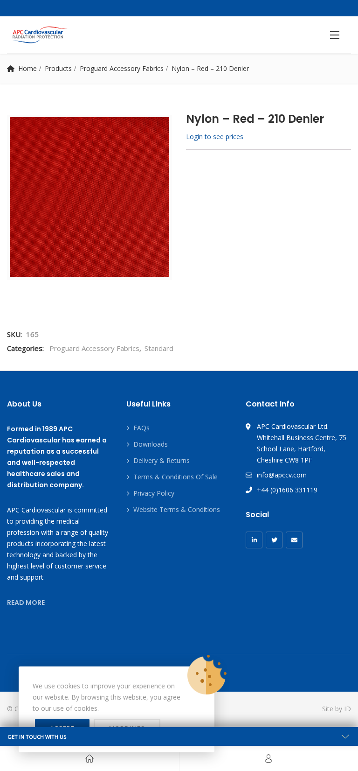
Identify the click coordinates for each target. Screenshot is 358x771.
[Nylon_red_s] (89, 197)
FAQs (141, 427)
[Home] (89, 758)
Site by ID (336, 708)
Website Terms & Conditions (176, 509)
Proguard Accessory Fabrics (122, 68)
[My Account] (268, 758)
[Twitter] (274, 540)
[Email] (294, 540)
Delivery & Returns (161, 460)
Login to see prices (214, 136)
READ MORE (26, 602)
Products (58, 68)
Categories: (25, 348)
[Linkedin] (254, 540)
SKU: (14, 334)
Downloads (150, 444)
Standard (159, 348)
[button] (334, 35)
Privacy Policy (153, 493)
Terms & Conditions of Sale (175, 476)
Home (27, 68)
